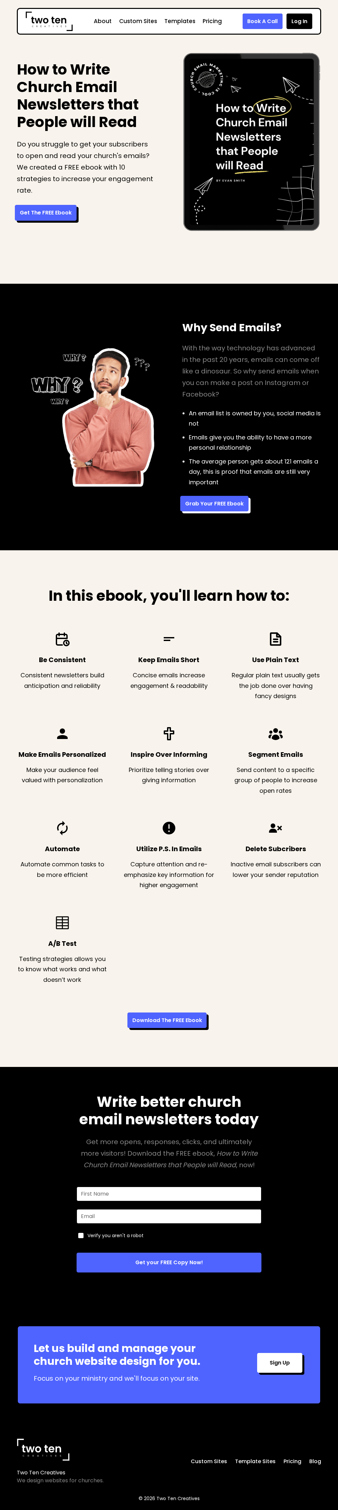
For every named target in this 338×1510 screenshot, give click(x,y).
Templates (179, 21)
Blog (315, 1461)
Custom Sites (138, 21)
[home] (49, 21)
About (103, 21)
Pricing (212, 21)
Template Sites (255, 1461)
